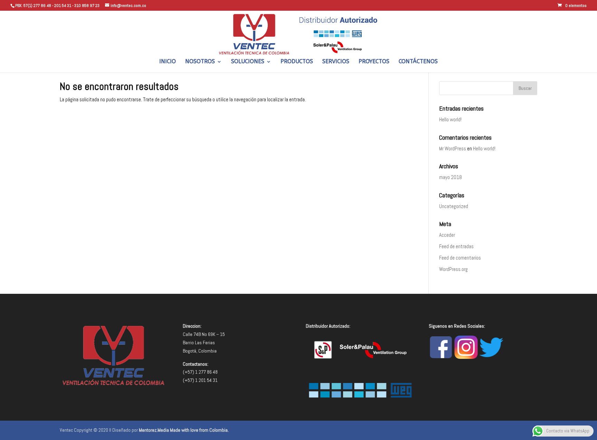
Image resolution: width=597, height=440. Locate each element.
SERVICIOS (335, 62)
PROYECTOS (374, 62)
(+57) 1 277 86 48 (200, 372)
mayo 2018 (450, 177)
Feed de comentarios (460, 257)
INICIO (167, 62)
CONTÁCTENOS (418, 62)
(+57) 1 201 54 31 (200, 380)
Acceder (447, 235)
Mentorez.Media (154, 430)
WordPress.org (453, 269)
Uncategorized (453, 206)
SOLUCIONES (247, 62)
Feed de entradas (456, 246)
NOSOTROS (200, 62)
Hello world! (450, 119)
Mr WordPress (452, 148)
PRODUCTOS (297, 62)
